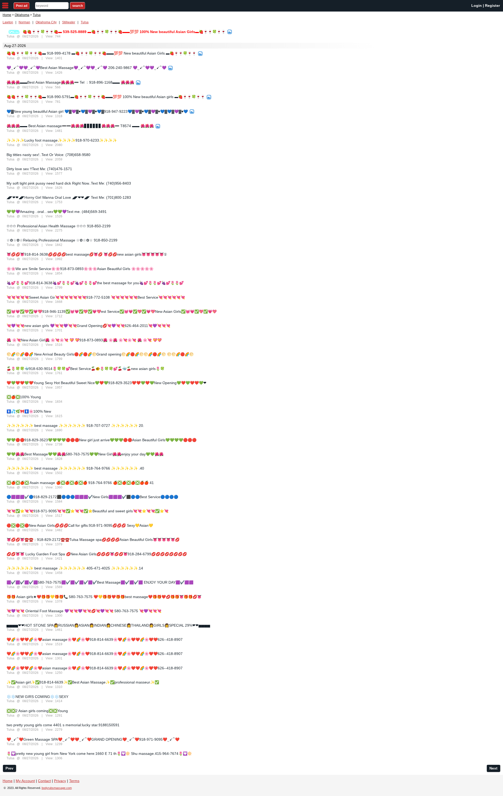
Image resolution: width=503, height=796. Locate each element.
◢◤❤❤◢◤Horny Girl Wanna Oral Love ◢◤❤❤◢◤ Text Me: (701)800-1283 (69, 197)
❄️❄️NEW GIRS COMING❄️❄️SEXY (37, 697)
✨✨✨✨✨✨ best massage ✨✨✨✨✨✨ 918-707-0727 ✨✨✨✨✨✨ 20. (75, 425)
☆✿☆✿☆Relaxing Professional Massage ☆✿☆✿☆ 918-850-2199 (62, 240)
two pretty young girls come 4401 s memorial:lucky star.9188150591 (63, 725)
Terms (74, 781)
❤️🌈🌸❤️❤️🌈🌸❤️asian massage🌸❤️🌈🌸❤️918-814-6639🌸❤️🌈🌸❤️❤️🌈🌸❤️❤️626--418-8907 (95, 639)
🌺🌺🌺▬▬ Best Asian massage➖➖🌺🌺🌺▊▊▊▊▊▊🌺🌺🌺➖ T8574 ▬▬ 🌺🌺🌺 (80, 126)
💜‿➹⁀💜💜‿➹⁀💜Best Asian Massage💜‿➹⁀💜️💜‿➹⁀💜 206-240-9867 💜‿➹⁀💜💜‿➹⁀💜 (86, 68)
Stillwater (68, 22)
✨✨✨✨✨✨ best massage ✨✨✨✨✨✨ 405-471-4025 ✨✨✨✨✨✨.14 (75, 568)
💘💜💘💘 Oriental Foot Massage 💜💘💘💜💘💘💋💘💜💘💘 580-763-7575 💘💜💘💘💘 (84, 611)
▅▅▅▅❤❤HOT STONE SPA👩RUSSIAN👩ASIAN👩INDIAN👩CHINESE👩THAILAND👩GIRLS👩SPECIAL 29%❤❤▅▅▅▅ (108, 625)
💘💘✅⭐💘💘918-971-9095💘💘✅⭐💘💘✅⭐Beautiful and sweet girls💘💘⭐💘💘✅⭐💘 (87, 511)
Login (476, 5)
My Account (25, 781)
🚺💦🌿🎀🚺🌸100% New (29, 411)
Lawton (8, 22)
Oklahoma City (46, 22)
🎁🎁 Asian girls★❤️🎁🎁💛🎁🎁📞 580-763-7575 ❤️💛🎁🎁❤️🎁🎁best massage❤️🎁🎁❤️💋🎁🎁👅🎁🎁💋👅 (104, 597)
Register (492, 5)
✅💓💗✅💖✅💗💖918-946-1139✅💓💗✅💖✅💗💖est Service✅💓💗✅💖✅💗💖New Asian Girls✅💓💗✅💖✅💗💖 (112, 311)
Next (493, 768)
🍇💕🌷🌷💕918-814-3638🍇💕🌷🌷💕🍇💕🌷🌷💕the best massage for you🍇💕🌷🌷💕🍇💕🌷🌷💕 (95, 283)
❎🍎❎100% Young (24, 397)
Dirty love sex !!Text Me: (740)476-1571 (39, 169)
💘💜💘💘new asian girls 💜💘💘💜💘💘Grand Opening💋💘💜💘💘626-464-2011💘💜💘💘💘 (88, 326)
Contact (44, 781)
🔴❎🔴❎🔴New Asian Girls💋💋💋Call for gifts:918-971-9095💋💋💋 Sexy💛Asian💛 (80, 525)
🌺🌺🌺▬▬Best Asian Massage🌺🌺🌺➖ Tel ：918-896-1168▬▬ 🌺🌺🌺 (70, 82)
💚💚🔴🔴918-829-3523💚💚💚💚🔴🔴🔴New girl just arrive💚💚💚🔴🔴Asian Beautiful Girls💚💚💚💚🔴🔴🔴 (101, 440)
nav (5, 5)
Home (7, 15)
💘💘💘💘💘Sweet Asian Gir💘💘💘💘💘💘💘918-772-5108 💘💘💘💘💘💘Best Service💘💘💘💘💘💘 (96, 297)
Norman (24, 22)
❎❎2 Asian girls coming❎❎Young (37, 711)
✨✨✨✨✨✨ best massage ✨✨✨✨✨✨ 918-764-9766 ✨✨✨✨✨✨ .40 (75, 468)
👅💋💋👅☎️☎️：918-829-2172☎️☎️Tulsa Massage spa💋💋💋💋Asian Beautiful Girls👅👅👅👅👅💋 (93, 539)
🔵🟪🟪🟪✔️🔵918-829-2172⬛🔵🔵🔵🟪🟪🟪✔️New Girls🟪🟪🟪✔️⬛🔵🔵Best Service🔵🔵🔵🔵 (92, 497)
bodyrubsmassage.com (57, 787)
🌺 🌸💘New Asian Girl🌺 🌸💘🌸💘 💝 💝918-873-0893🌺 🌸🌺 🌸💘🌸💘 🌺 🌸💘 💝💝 (84, 340)
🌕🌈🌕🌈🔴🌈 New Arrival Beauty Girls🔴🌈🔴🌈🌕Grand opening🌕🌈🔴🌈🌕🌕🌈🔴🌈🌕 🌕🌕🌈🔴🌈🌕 (100, 354)
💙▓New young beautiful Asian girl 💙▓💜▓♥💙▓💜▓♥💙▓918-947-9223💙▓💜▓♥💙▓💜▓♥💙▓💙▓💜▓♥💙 (97, 111)
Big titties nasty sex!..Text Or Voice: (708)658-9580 (48, 155)
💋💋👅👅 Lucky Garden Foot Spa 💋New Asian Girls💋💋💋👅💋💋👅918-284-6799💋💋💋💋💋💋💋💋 (97, 554)
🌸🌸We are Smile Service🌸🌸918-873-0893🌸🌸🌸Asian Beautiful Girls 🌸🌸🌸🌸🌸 (80, 269)
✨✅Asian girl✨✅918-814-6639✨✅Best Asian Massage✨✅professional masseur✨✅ (83, 682)
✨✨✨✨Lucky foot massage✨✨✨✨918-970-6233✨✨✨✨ (62, 140)
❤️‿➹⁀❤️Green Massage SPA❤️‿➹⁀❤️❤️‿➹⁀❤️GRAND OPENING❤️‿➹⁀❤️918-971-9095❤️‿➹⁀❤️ (93, 739)
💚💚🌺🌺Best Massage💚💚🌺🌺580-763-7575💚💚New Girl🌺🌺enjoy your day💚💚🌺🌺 (85, 454)
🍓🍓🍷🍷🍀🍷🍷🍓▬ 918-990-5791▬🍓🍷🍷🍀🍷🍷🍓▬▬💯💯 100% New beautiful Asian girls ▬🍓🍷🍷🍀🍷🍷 (106, 97)
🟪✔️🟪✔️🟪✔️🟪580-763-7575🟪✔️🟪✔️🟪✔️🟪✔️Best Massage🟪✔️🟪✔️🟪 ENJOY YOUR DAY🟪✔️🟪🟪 (100, 582)
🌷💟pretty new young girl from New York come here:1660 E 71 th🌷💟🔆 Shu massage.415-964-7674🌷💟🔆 (99, 753)
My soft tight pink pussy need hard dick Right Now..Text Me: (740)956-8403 (69, 183)
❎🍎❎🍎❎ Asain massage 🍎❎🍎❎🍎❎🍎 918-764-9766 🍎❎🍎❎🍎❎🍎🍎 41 (80, 483)
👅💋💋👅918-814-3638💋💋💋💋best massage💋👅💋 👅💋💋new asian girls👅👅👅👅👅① (87, 254)
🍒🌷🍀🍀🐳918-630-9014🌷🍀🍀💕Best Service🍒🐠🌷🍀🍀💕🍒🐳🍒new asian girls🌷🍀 (86, 369)
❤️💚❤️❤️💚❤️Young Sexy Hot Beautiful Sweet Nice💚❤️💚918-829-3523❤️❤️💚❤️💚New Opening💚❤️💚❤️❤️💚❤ (106, 383)
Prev (9, 768)
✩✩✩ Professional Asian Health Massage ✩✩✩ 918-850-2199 (59, 226)
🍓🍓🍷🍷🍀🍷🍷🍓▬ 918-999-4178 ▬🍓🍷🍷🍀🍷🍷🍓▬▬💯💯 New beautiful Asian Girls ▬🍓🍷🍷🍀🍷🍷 (101, 53)
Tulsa (85, 22)
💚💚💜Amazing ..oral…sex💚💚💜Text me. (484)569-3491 (57, 211)
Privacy (60, 781)
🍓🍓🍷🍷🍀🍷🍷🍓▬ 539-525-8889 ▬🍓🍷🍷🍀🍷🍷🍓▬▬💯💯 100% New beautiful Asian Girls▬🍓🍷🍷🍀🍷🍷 (124, 32)
